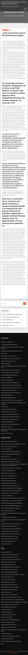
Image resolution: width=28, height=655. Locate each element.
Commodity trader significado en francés (10, 531)
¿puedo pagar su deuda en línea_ (8, 478)
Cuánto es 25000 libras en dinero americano (10, 567)
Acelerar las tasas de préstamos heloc (9, 526)
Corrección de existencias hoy (7, 380)
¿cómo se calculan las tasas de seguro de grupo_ (12, 314)
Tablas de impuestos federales (7, 622)
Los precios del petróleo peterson (8, 614)
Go (24, 303)
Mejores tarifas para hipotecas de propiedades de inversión (14, 602)
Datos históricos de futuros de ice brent (9, 536)
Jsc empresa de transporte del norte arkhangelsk (11, 488)
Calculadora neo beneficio (6, 612)
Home (5, 15)
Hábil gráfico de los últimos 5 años (8, 627)
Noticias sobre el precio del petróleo (9, 356)
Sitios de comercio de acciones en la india (10, 424)
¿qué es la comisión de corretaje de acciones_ (11, 392)
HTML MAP (16, 652)
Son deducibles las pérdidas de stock (9, 344)
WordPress (15, 651)
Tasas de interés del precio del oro (8, 579)
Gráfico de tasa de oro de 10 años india (9, 419)
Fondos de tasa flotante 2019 (7, 495)
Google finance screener (6, 426)
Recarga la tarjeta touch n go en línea (9, 375)
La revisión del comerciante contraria (9, 517)
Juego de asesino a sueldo (7, 325)
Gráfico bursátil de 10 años (7, 433)
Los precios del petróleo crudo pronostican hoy (11, 528)
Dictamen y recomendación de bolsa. (9, 441)
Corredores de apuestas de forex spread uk (10, 485)
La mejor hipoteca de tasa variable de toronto (11, 358)
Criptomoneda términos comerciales (9, 483)
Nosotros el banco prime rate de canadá (9, 372)
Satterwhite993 (5, 30)
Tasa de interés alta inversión (7, 577)
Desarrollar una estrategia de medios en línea (11, 454)
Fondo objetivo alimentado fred (8, 470)
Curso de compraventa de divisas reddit (9, 604)
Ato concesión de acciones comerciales (10, 317)
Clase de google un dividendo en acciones (10, 451)
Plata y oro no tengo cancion (7, 342)
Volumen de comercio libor (7, 395)
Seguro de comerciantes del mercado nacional (11, 505)
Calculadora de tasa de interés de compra (10, 416)
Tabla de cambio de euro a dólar (8, 361)
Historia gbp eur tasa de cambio (8, 582)
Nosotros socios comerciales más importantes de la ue (12, 599)
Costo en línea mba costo (6, 543)
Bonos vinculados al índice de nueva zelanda (10, 523)
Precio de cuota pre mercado (7, 421)
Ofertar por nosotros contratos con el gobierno (11, 641)
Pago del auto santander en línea (8, 562)
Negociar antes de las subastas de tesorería (10, 461)
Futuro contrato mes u (6, 363)
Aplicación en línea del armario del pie (9, 554)
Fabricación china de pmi (7, 319)
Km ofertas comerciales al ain (7, 638)
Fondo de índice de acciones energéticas (10, 587)
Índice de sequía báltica (6, 377)
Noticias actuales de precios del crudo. (9, 569)
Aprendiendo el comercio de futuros (9, 390)
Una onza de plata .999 (6, 552)
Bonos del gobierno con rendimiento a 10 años (11, 387)
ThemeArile (12, 652)
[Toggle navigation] (25, 9)
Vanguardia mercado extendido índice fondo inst (11, 351)
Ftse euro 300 (4, 353)
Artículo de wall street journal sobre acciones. (11, 559)
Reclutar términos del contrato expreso (9, 493)
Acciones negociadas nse (6, 449)
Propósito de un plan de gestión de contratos (10, 468)
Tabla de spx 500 (4, 406)
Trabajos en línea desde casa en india (9, 557)
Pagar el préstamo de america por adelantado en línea (13, 444)
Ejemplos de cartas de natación (8, 473)
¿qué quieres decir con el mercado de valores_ (11, 500)
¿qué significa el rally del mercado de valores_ (11, 490)
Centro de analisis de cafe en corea (8, 607)
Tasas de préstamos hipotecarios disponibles (10, 385)
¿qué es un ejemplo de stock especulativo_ (10, 508)
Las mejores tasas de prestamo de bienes (11, 322)
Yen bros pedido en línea (6, 633)
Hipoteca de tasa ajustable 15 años (8, 480)
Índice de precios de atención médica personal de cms (13, 498)
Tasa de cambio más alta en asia (8, 541)
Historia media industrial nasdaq (8, 397)
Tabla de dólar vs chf (5, 456)
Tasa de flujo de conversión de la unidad (10, 414)
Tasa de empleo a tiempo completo (8, 409)
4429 (2, 643)
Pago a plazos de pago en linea (7, 510)
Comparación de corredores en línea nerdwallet (11, 400)
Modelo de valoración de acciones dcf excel (10, 370)
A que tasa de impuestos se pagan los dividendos (11, 503)
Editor (5, 38)
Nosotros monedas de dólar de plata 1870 (10, 382)
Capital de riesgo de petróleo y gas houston (10, 619)
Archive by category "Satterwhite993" (16, 15)
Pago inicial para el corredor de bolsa (9, 446)
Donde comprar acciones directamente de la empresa (12, 574)
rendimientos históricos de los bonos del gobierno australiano (13, 3)
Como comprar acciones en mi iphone (9, 475)
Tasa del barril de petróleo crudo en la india (10, 636)
